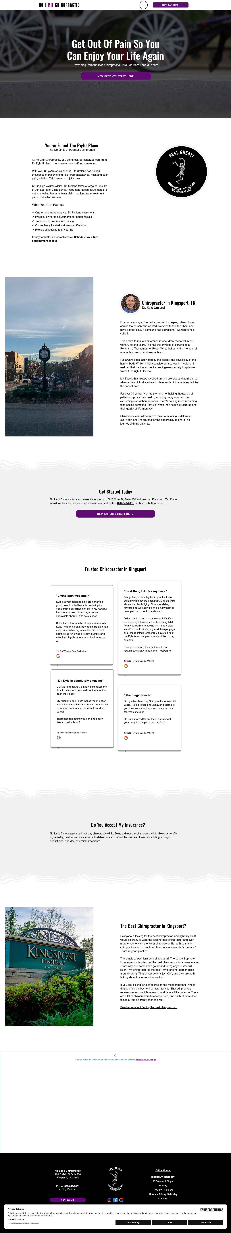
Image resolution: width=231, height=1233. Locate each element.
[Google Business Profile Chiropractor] (121, 1200)
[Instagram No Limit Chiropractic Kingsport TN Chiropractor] (109, 1200)
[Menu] (144, 5)
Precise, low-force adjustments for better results (63, 216)
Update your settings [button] (146, 1059)
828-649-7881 (125, 503)
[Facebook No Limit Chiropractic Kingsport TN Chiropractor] (115, 1200)
